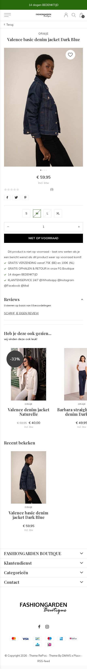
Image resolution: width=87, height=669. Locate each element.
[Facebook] (39, 627)
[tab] (43, 299)
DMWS (66, 655)
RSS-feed (43, 661)
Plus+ (77, 655)
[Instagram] (47, 627)
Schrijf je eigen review (21, 313)
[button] (7, 15)
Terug (9, 24)
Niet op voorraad (43, 238)
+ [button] (79, 226)
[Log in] (66, 15)
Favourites (70, 55)
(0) (51, 189)
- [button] (8, 226)
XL (58, 213)
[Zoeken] (74, 15)
